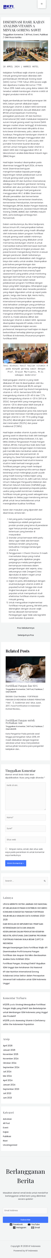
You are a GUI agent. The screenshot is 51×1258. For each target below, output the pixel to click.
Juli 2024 (7, 1071)
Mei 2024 (7, 1076)
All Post (29, 34)
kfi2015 (6, 1004)
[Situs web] (25, 840)
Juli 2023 (7, 1093)
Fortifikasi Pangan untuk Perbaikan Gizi (20, 722)
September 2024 (11, 1067)
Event (36, 34)
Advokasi (7, 1119)
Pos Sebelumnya (25, 628)
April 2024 (8, 1080)
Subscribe (25, 1219)
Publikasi (44, 34)
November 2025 (10, 1054)
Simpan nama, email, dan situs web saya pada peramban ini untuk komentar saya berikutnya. (24, 852)
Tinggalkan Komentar (13, 34)
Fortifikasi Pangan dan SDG (22, 685)
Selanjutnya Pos (26, 635)
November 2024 (11, 1058)
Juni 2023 (7, 1097)
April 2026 (7, 1045)
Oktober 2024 (9, 1063)
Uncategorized (10, 1145)
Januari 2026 (9, 1050)
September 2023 (11, 1089)
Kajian (6, 1132)
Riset (5, 1140)
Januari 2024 (9, 1084)
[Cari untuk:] (25, 881)
